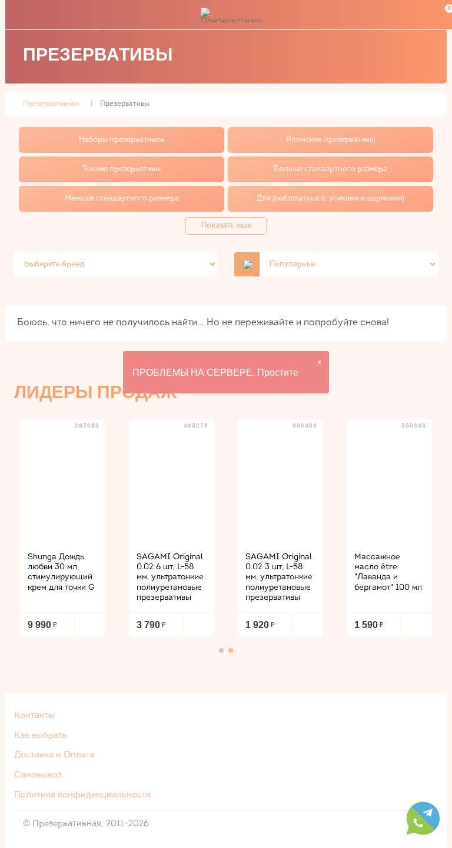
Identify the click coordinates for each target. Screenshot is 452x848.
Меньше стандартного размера (122, 198)
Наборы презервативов (121, 139)
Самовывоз (38, 775)
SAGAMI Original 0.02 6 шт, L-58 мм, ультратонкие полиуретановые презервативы (170, 577)
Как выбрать (40, 736)
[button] (221, 650)
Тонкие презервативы (121, 169)
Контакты (34, 716)
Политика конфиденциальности (82, 795)
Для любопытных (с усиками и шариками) (330, 198)
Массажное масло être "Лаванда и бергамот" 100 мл (388, 572)
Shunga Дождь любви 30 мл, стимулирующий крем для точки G (61, 572)
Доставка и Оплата (54, 755)
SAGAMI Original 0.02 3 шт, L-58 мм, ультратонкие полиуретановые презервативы (279, 577)
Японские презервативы (330, 139)
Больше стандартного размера (330, 169)
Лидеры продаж (95, 392)
